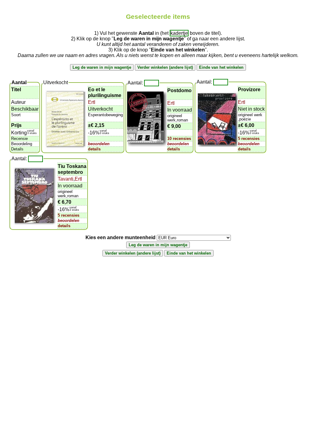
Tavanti (65, 179)
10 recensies (179, 138)
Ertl (91, 102)
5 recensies (249, 138)
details (94, 149)
